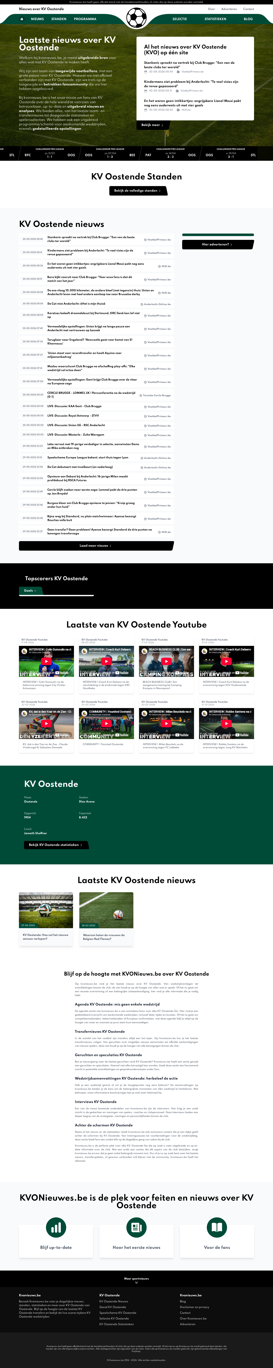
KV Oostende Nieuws (113, 1301)
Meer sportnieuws (136, 1278)
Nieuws (37, 19)
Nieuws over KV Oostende (41, 9)
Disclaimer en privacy (194, 1307)
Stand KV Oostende (112, 1307)
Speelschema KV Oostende (117, 1313)
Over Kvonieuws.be (193, 1318)
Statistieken (215, 19)
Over (211, 9)
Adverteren (229, 9)
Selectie (180, 19)
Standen (58, 19)
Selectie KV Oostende (114, 1318)
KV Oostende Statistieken (116, 1324)
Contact (248, 9)
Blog (248, 19)
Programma (85, 19)
